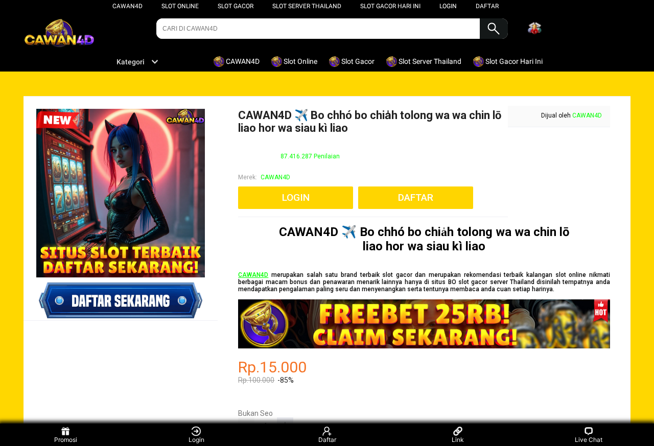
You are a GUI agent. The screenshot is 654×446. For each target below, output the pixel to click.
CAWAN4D (127, 6)
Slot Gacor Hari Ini (390, 6)
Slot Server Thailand (306, 6)
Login (196, 439)
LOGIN (448, 6)
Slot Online (180, 6)
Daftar (327, 439)
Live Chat (588, 439)
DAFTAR (487, 6)
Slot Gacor (235, 6)
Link (458, 439)
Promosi (65, 439)
